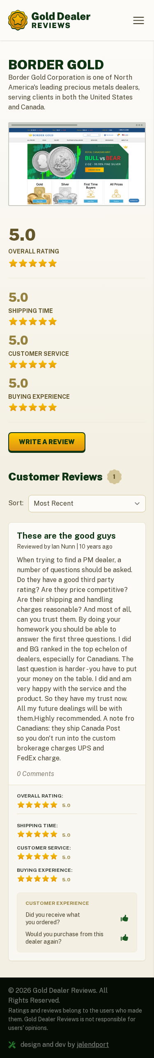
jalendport (93, 1045)
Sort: (15, 503)
